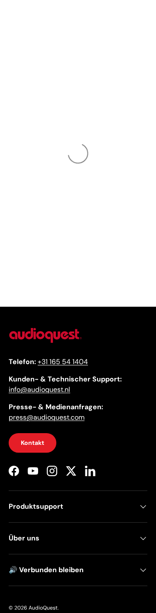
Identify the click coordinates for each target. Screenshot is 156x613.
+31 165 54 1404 (63, 361)
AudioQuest (43, 607)
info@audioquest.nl (39, 389)
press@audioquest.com (46, 417)
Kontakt (32, 443)
